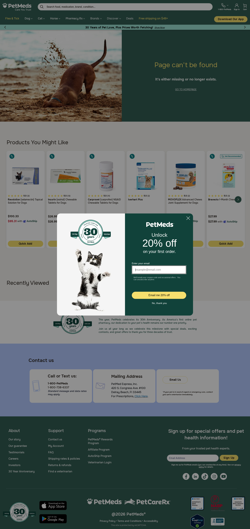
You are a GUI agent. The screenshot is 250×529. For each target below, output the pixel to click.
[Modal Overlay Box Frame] (125, 264)
